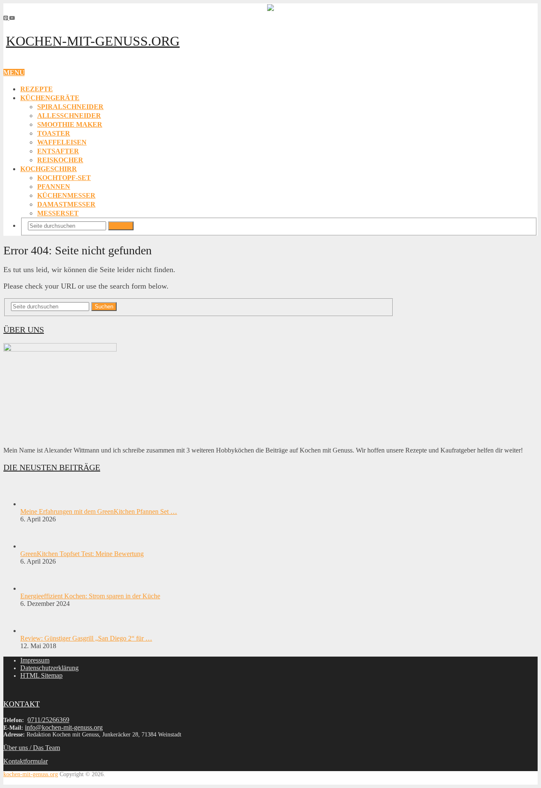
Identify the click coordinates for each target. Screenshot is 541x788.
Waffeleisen (62, 142)
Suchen (121, 226)
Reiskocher (60, 160)
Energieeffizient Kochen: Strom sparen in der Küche (90, 596)
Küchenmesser (66, 195)
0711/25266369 (48, 719)
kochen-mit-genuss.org (93, 41)
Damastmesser (66, 204)
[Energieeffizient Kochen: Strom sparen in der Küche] (35, 588)
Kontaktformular (25, 761)
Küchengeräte (49, 97)
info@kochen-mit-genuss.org (64, 727)
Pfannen (53, 186)
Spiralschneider (70, 106)
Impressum (34, 660)
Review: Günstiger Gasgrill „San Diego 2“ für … (86, 638)
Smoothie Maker (69, 124)
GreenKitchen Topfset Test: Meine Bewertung (82, 553)
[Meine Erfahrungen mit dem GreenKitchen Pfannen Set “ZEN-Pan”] (35, 503)
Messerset (58, 213)
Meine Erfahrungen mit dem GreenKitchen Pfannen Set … (98, 511)
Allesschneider (69, 115)
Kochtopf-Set (64, 177)
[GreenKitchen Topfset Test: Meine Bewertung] (35, 546)
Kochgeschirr (48, 168)
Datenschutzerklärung (49, 667)
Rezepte (36, 89)
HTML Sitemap (41, 675)
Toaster (53, 133)
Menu (14, 72)
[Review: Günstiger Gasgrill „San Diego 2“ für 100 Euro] (35, 630)
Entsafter (58, 151)
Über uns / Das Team (31, 747)
